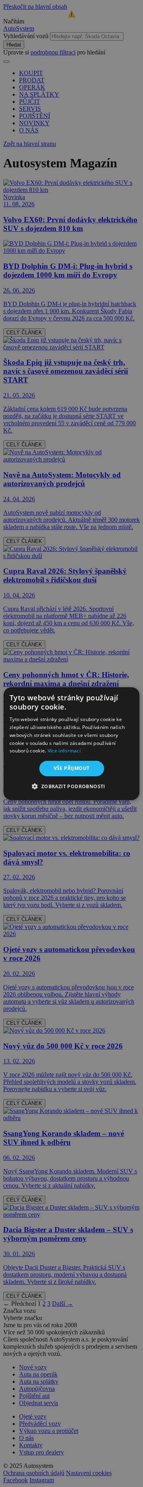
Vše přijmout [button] (72, 768)
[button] (71, 786)
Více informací (64, 750)
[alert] (71, 743)
